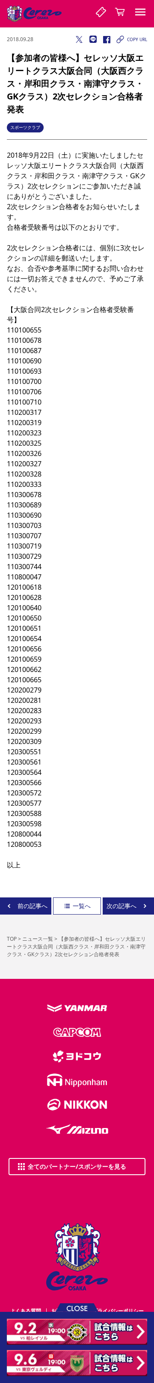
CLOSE (77, 1308)
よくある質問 (25, 1310)
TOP (12, 938)
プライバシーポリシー (118, 1310)
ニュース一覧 (37, 938)
